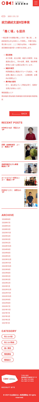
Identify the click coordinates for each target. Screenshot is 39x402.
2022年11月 (6, 293)
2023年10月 (6, 266)
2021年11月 (6, 310)
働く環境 (7, 348)
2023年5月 (6, 276)
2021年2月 (6, 320)
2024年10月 (6, 246)
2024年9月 (6, 249)
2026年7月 (6, 222)
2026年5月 (6, 226)
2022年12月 (6, 289)
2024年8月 (6, 253)
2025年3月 (6, 239)
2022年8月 (6, 303)
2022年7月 (6, 306)
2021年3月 (6, 316)
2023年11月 (6, 263)
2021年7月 (6, 313)
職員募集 (7, 354)
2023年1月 (6, 286)
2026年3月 (6, 229)
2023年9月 (6, 269)
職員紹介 (7, 360)
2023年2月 (6, 283)
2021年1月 (6, 323)
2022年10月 (6, 296)
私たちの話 (8, 336)
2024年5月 (6, 256)
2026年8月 (6, 219)
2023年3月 (6, 279)
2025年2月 (6, 243)
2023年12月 (6, 259)
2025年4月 (6, 236)
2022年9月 (6, 299)
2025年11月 (6, 233)
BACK (24, 113)
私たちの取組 (9, 342)
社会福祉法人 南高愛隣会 (19, 395)
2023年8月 (6, 273)
